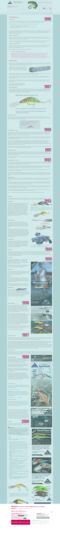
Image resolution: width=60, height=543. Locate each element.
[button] (51, 512)
